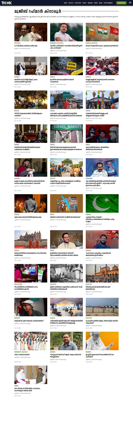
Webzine (90, 3)
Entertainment (108, 3)
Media (100, 3)
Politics (70, 3)
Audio (65, 3)
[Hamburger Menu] (130, 2)
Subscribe (121, 3)
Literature (78, 3)
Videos (84, 3)
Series (96, 3)
